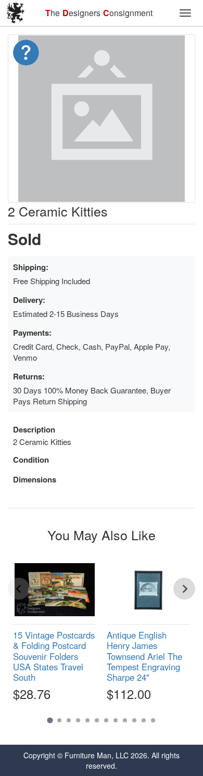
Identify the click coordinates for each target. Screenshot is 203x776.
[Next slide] (184, 589)
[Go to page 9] (125, 720)
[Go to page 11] (144, 720)
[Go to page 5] (87, 720)
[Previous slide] (19, 589)
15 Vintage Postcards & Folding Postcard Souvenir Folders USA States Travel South (54, 656)
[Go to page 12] (153, 720)
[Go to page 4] (78, 720)
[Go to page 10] (134, 720)
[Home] (15, 13)
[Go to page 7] (106, 720)
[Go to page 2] (59, 720)
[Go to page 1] (50, 720)
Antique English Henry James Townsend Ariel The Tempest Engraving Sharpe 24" (144, 656)
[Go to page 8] (115, 720)
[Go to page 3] (69, 720)
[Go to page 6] (97, 720)
